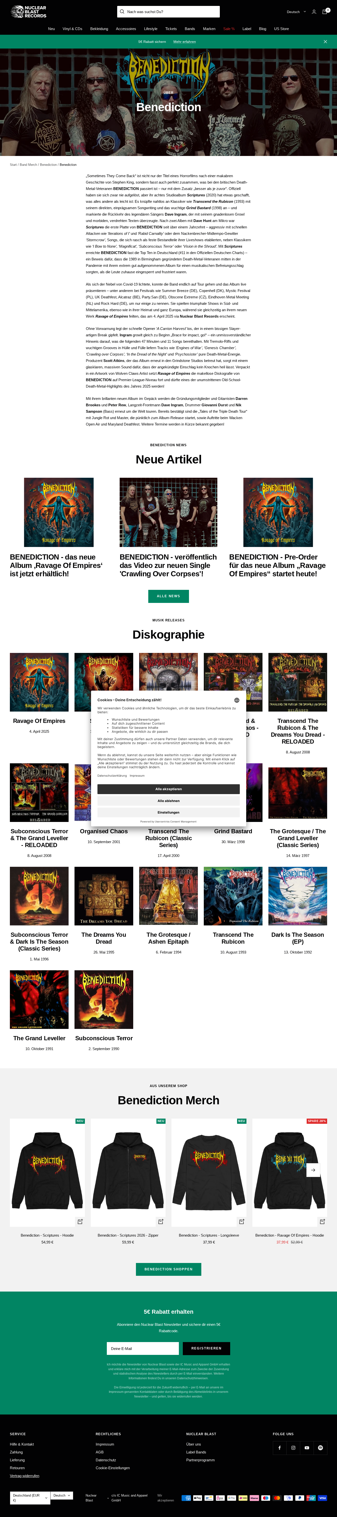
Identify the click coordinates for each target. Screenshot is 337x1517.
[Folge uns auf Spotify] (320, 1448)
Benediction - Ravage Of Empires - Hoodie (289, 1235)
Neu (51, 29)
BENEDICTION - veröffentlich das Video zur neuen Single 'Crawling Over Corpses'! (168, 565)
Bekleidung (99, 29)
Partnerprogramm (200, 1460)
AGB (100, 1452)
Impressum (105, 1444)
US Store (281, 29)
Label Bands (196, 1452)
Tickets (171, 29)
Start (13, 165)
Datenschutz (106, 1460)
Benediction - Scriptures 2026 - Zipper (128, 1235)
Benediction (48, 165)
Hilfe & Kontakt (22, 1444)
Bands (190, 29)
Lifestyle (150, 29)
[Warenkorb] (324, 12)
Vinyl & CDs (72, 29)
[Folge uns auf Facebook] (279, 1448)
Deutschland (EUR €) (26, 1498)
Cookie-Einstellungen (113, 1468)
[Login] (314, 12)
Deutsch (293, 12)
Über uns (193, 1444)
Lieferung (17, 1460)
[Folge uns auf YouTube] (307, 1448)
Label (247, 29)
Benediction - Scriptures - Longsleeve (209, 1235)
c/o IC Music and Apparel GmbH (130, 1498)
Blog (262, 29)
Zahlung (16, 1452)
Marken (209, 29)
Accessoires (126, 29)
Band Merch (28, 165)
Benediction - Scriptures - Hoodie (47, 1235)
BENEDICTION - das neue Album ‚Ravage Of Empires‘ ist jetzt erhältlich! (56, 565)
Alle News (168, 596)
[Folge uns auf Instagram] (293, 1448)
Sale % (229, 29)
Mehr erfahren (184, 42)
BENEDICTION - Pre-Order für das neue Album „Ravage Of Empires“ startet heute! (277, 565)
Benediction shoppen (169, 1269)
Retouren (17, 1468)
